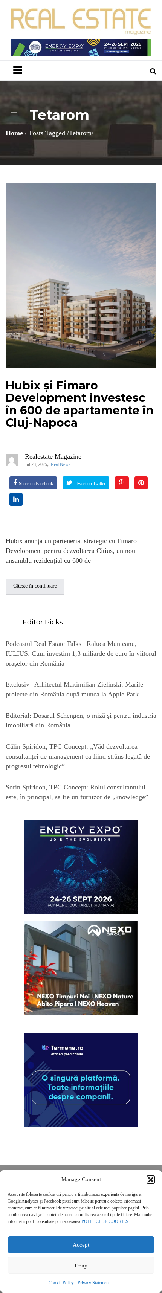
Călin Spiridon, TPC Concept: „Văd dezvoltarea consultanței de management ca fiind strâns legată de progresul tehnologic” (78, 756)
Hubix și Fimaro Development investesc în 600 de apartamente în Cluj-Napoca (80, 404)
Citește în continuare (35, 586)
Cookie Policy (61, 1282)
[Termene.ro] (81, 1079)
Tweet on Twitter (90, 483)
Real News (60, 464)
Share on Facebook (36, 483)
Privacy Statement (94, 1282)
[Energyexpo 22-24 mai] (81, 866)
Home (14, 133)
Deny (81, 1265)
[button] (150, 1179)
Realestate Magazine (53, 456)
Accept (81, 1245)
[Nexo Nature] (81, 967)
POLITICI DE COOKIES (104, 1221)
